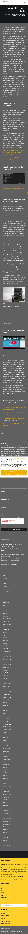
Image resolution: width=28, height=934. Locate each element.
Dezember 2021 (7, 754)
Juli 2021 (5, 767)
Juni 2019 (5, 835)
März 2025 (5, 648)
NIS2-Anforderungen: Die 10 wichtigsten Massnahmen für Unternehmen (11, 563)
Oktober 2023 (6, 694)
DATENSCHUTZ (12, 931)
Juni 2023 (5, 705)
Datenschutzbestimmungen (20, 458)
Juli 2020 (5, 799)
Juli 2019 (5, 832)
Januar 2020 (6, 816)
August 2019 (6, 829)
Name (3, 491)
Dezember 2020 (7, 786)
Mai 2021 (5, 772)
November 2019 (7, 821)
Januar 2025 (6, 654)
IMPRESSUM (19, 931)
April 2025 (5, 646)
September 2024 (7, 664)
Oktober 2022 (6, 727)
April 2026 (5, 613)
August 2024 (6, 667)
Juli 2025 (5, 637)
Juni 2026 (5, 608)
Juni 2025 (5, 640)
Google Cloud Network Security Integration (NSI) (12, 879)
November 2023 (7, 691)
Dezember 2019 (7, 818)
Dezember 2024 (7, 656)
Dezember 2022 (7, 721)
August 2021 (6, 764)
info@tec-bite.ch (8, 923)
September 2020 (7, 794)
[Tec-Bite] (6, 2)
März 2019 (5, 843)
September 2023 (7, 697)
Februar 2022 (6, 748)
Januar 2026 (6, 621)
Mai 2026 (5, 610)
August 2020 (6, 797)
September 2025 (7, 632)
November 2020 (7, 789)
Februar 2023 (6, 716)
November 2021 (7, 756)
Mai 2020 (5, 805)
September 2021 (7, 762)
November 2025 (7, 627)
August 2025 (6, 635)
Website (3, 507)
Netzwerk (17, 14)
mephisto (23, 15)
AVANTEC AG (4, 913)
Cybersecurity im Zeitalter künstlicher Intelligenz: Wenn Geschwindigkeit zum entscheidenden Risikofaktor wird (13, 554)
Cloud (23, 14)
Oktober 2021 (6, 759)
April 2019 (5, 840)
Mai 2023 (5, 708)
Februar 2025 (6, 651)
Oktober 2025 (6, 629)
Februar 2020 (6, 813)
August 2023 (6, 700)
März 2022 (5, 745)
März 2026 (5, 616)
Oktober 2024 (6, 662)
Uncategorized (6, 591)
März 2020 (5, 810)
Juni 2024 (5, 673)
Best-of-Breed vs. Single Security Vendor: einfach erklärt (13, 549)
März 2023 (5, 713)
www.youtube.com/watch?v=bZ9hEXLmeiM (14, 418)
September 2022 (7, 729)
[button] (24, 2)
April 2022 (5, 743)
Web (14, 14)
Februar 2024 (6, 683)
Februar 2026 (6, 618)
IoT (4, 589)
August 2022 (6, 732)
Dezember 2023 (7, 689)
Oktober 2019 (6, 824)
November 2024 (7, 659)
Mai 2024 (5, 675)
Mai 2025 (5, 643)
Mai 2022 (5, 740)
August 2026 (6, 602)
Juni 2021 (5, 770)
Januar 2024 (6, 686)
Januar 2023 (6, 718)
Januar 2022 (6, 751)
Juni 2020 (5, 802)
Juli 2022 (5, 735)
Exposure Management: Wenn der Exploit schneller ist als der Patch (11, 545)
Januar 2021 (6, 783)
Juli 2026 (5, 605)
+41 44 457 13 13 (6, 921)
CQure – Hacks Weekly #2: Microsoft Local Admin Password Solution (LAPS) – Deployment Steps (14, 152)
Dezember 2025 (7, 624)
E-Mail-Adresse (5, 499)
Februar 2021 (6, 781)
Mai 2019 (5, 837)
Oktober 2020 (6, 791)
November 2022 (7, 724)
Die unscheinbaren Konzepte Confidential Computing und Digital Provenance (11, 559)
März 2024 (5, 681)
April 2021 (5, 775)
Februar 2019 (6, 845)
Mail (21, 14)
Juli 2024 (5, 670)
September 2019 (7, 827)
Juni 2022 (5, 737)
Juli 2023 (5, 702)
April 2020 (5, 808)
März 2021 (5, 778)
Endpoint (15, 15)
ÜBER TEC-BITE (4, 931)
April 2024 (5, 678)
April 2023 (5, 710)
